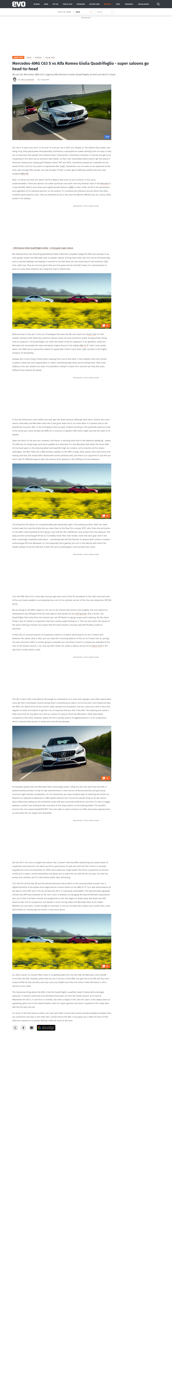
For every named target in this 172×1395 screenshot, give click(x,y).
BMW (71, 187)
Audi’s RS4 (91, 334)
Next (109, 112)
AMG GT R (83, 345)
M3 (78, 195)
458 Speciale (81, 614)
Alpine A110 (97, 646)
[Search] (158, 4)
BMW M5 (24, 174)
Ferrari (47, 532)
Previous (14, 112)
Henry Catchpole (27, 80)
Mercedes (104, 183)
